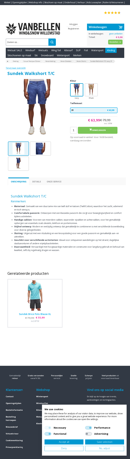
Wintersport (63, 55)
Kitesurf (68, 50)
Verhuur (81, 2)
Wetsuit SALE (14, 50)
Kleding (111, 50)
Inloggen (73, 24)
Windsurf (30, 50)
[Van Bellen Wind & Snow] (33, 26)
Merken (77, 55)
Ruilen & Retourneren (113, 2)
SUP (78, 50)
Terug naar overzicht (16, 68)
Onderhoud (69, 2)
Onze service (54, 181)
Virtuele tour (12, 433)
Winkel (7, 2)
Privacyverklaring (14, 447)
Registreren (73, 28)
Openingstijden (19, 2)
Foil (86, 50)
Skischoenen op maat (19, 55)
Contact (8, 7)
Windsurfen (42, 403)
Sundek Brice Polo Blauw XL (35, 314)
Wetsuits (43, 50)
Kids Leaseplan (94, 2)
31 (92, 110)
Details (36, 181)
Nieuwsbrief (12, 427)
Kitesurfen (41, 410)
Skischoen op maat (53, 2)
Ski (36, 55)
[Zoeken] (52, 42)
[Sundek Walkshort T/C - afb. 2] (40, 149)
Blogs (16, 7)
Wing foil (56, 50)
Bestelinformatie (14, 410)
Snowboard (47, 55)
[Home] (7, 61)
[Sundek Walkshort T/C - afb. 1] (37, 108)
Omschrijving (18, 181)
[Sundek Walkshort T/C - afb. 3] (18, 164)
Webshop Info (35, 2)
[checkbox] (48, 427)
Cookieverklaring (14, 440)
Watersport (97, 50)
